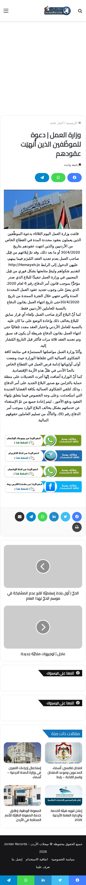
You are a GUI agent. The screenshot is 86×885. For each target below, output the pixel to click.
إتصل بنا (17, 859)
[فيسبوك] (74, 177)
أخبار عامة (57, 123)
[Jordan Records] (57, 10)
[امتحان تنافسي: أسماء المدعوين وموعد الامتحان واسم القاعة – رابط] (63, 752)
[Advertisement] (43, 66)
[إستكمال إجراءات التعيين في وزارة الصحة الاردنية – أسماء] (22, 752)
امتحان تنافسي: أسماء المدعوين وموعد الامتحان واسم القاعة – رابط (65, 772)
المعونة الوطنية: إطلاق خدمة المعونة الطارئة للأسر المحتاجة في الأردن (23, 815)
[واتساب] (58, 177)
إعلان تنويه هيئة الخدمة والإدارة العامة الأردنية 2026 (66, 815)
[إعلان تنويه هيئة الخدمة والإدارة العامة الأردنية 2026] (63, 795)
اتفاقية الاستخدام (37, 859)
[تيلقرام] (42, 177)
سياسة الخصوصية (63, 859)
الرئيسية (72, 123)
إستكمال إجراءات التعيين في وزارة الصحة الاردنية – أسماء (24, 772)
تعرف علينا (43, 867)
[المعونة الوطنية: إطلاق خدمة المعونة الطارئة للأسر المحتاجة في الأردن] (22, 795)
